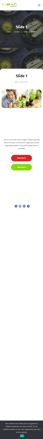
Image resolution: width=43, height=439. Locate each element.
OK (22, 436)
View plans (21, 167)
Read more (21, 158)
